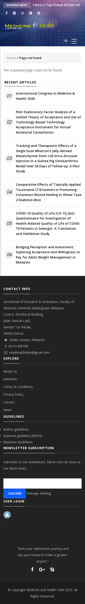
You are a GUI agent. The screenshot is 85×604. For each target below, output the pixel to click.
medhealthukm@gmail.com (29, 352)
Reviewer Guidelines (18, 442)
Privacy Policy (13, 394)
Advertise (10, 379)
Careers (9, 402)
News (7, 410)
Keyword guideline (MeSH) (22, 436)
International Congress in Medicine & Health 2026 (45, 95)
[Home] (42, 25)
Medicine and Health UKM (45, 590)
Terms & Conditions (18, 387)
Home (11, 58)
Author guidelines (16, 429)
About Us (10, 371)
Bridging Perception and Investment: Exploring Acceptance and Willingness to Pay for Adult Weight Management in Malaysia (48, 254)
